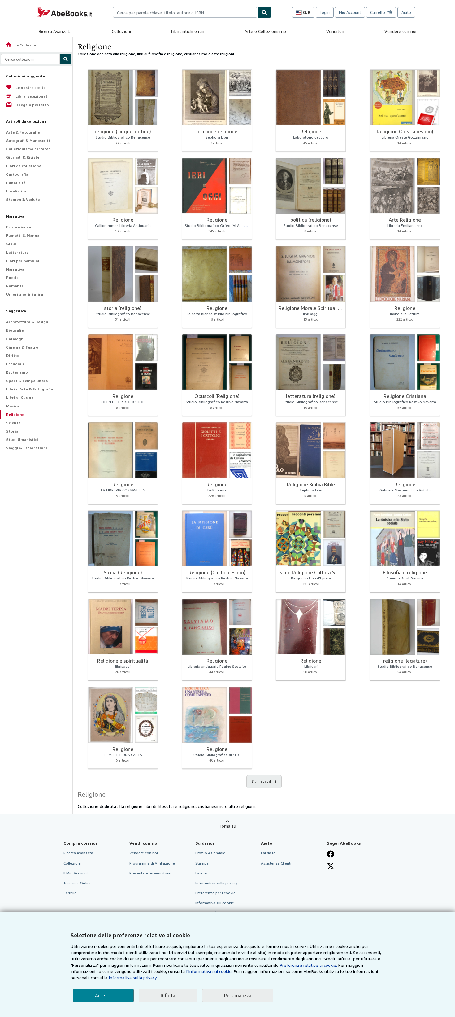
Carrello (70, 893)
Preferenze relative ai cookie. (308, 965)
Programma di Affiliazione (152, 863)
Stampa (202, 863)
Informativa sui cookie (214, 902)
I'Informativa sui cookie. (209, 971)
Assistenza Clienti (276, 863)
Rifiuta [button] (168, 995)
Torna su (227, 826)
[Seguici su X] (330, 866)
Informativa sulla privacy (216, 883)
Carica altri (264, 781)
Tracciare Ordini (76, 883)
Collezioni (121, 31)
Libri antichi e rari (187, 31)
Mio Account (350, 12)
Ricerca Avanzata (55, 31)
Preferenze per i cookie (215, 893)
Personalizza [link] (237, 995)
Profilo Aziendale (210, 853)
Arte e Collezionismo (265, 31)
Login (325, 12)
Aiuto (406, 12)
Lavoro (201, 873)
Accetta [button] (103, 995)
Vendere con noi (400, 31)
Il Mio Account (75, 873)
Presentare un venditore (150, 873)
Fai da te (268, 853)
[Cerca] (264, 12)
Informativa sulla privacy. (133, 977)
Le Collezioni (22, 45)
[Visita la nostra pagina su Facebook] (330, 854)
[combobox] (185, 12)
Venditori (335, 31)
